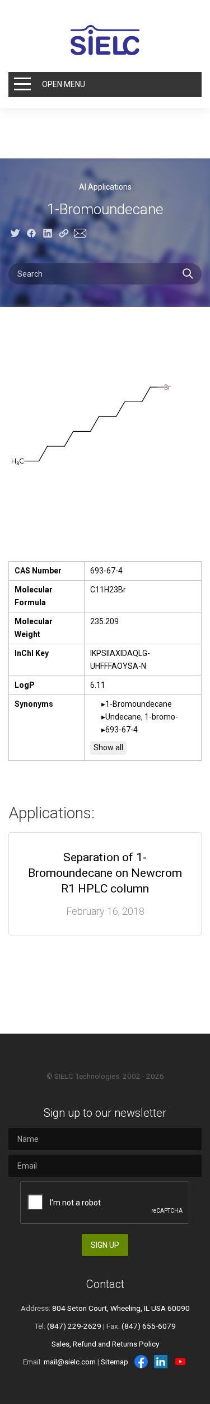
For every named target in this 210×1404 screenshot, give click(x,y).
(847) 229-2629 (74, 1325)
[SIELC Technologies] (105, 40)
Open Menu (63, 84)
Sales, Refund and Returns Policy (105, 1343)
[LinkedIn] (160, 1361)
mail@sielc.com (70, 1361)
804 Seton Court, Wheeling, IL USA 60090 (121, 1308)
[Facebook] (141, 1361)
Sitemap (114, 1361)
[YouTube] (180, 1361)
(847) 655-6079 (149, 1325)
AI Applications (105, 186)
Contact (105, 1284)
